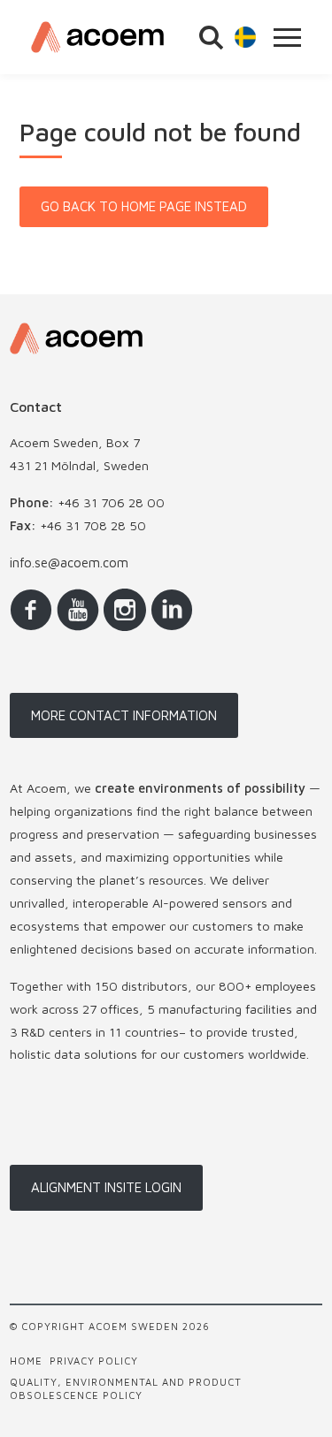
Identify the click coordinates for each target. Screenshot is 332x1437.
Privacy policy (94, 1360)
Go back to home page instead (144, 206)
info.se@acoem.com (69, 562)
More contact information (124, 715)
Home (26, 1360)
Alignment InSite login (106, 1187)
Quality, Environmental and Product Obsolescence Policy (126, 1388)
